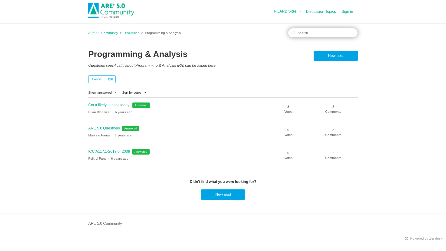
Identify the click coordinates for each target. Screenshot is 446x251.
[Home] (113, 17)
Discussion (131, 33)
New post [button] (336, 56)
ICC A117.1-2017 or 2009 (109, 151)
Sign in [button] (347, 11)
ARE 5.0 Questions (104, 128)
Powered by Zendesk (426, 238)
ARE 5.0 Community (103, 33)
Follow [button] (97, 79)
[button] (289, 11)
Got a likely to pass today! (109, 105)
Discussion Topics (321, 11)
